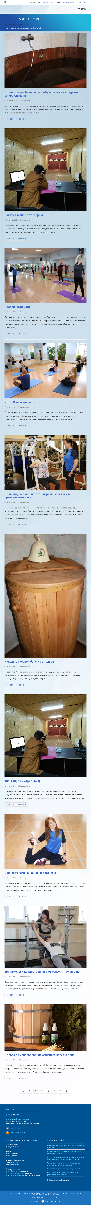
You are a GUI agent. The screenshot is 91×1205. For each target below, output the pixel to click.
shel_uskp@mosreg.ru (13, 1171)
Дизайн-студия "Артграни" (53, 1201)
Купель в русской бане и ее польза (29, 661)
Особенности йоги (17, 307)
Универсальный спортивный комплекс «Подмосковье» (27, 1193)
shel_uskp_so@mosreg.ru (14, 1173)
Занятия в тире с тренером (24, 215)
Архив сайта (82, 2)
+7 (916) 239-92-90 (67, 2)
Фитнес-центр (37, 1195)
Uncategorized (26, 101)
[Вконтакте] (6, 2)
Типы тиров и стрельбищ (22, 781)
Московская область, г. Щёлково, (17, 1119)
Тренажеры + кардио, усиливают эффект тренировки (42, 971)
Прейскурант (64, 1193)
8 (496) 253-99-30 (46, 2)
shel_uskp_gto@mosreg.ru (15, 1175)
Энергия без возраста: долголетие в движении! (63, 1169)
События (47, 1195)
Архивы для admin (25, 28)
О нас (50, 1193)
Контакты (55, 1195)
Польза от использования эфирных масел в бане (39, 1055)
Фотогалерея (76, 1193)
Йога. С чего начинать (20, 402)
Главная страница (11, 28)
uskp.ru (57, 1198)
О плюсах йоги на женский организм (30, 873)
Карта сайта (10, 1110)
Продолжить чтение (15, 119)
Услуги (56, 1193)
